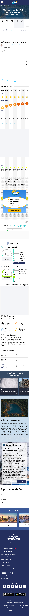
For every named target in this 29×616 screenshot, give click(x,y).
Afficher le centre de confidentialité (15, 607)
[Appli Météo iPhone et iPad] (8, 594)
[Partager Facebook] (14, 226)
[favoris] (26, 11)
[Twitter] (8, 586)
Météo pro (4, 578)
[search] (26, 2)
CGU (14, 600)
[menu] (2, 2)
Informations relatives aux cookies (15, 602)
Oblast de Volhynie (11, 5)
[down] (14, 437)
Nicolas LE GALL (16, 45)
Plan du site (23, 600)
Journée (5, 30)
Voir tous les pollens (18, 263)
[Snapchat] (12, 586)
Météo (1, 5)
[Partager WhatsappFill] (24, 226)
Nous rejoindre (5, 562)
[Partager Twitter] (18, 226)
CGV (18, 600)
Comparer (23, 30)
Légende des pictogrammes (10, 568)
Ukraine (5, 5)
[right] (27, 23)
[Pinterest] (20, 586)
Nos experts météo (7, 551)
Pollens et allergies (11, 247)
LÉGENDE (6, 51)
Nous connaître (6, 560)
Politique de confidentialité (8, 605)
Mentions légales (7, 600)
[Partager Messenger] (21, 226)
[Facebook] (4, 586)
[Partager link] (11, 226)
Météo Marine (5, 576)
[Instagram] (16, 586)
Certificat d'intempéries (8, 554)
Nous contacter (6, 565)
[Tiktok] (24, 586)
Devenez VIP (15, 210)
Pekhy (17, 5)
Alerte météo (5, 557)
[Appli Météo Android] (20, 594)
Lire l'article (21, 482)
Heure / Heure (13, 30)
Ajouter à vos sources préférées (15, 229)
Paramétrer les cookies (22, 605)
